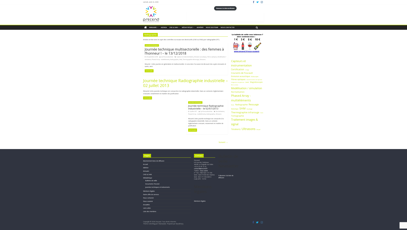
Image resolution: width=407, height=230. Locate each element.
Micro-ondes (234, 85)
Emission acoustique (200, 57)
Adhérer (200, 27)
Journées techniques (152, 45)
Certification (237, 69)
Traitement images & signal (244, 122)
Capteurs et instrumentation (184, 57)
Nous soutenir (212, 27)
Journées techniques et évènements (157, 187)
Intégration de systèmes (237, 82)
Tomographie (237, 115)
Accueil (145, 164)
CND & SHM (173, 27)
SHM (180, 59)
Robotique (234, 109)
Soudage (249, 109)
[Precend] (145, 27)
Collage (247, 70)
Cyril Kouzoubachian (167, 57)
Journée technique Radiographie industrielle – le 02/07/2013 (206, 107)
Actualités (146, 205)
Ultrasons (203, 59)
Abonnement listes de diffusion (153, 161)
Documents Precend (152, 184)
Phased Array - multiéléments (160, 59)
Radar (232, 105)
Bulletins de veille (151, 181)
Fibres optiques (212, 57)
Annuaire (153, 27)
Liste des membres (149, 211)
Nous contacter (227, 27)
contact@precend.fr (200, 168)
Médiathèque (187, 27)
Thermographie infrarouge (191, 59)
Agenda (164, 27)
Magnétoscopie (256, 82)
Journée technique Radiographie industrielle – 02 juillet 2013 (185, 83)
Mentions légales (149, 191)
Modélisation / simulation (246, 88)
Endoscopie (254, 76)
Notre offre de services (151, 194)
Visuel (258, 129)
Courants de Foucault (242, 72)
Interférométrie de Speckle (254, 79)
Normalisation (220, 111)
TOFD (261, 113)
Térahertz (236, 129)
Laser (247, 82)
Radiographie (174, 59)
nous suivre (204, 171)
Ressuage (254, 104)
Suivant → (223, 142)
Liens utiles (147, 208)
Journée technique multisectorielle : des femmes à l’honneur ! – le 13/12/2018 (184, 51)
